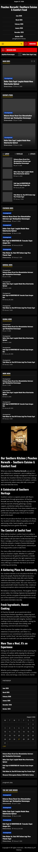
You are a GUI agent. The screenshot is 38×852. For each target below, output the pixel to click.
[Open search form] (21, 44)
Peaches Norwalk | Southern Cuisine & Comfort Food (19, 8)
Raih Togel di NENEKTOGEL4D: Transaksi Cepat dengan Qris (7, 185)
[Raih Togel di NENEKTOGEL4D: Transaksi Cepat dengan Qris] (19, 237)
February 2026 (19, 24)
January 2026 (19, 28)
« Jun (4, 746)
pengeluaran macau (19, 39)
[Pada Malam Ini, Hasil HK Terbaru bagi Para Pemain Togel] (19, 249)
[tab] (6, 154)
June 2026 (19, 16)
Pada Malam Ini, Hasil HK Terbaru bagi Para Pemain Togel (7, 197)
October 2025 (19, 36)
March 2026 (19, 20)
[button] (3, 44)
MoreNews (28, 848)
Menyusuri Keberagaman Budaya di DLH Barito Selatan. (18, 775)
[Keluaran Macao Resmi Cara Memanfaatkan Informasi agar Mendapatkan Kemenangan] (19, 213)
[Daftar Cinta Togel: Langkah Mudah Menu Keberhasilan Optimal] (19, 225)
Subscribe (32, 44)
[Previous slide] (32, 61)
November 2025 (19, 32)
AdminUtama (8, 86)
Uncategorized (8, 78)
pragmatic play (8, 782)
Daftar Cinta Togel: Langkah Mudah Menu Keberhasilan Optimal (18, 82)
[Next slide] (34, 61)
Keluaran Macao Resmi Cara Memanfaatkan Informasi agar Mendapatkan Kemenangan (7, 162)
